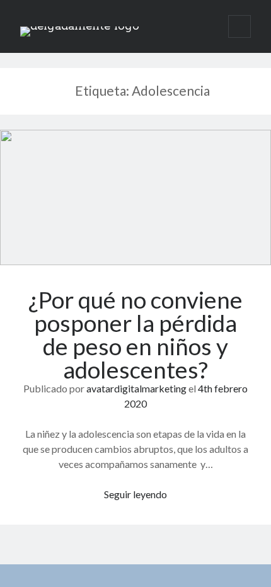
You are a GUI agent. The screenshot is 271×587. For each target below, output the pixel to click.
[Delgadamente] (79, 26)
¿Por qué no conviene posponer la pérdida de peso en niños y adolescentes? (135, 197)
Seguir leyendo (135, 494)
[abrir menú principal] (239, 26)
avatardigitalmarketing (136, 388)
